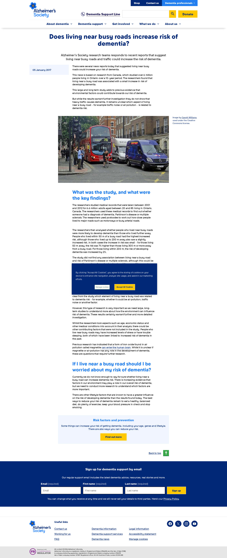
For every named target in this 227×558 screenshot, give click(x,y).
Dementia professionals (178, 3)
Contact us (152, 3)
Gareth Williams (189, 117)
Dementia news (100, 539)
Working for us (62, 533)
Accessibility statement (142, 533)
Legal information (139, 528)
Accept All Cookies (125, 287)
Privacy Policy (171, 498)
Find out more (113, 436)
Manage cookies (138, 539)
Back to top (155, 453)
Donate (187, 14)
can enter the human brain (116, 347)
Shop (137, 3)
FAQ (56, 539)
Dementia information (104, 528)
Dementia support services (107, 533)
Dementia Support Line (103, 14)
